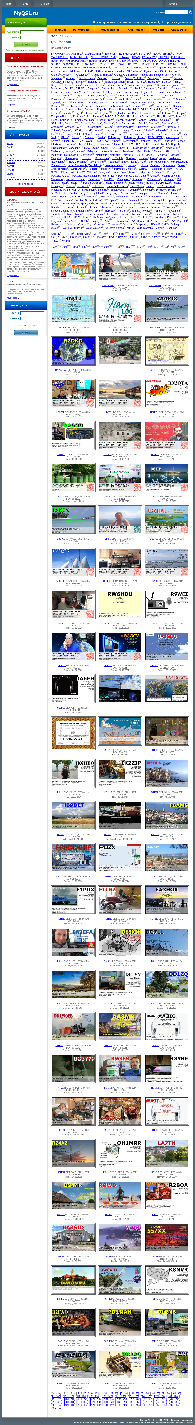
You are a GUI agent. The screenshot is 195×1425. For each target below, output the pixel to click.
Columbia (72, 99)
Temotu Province (141, 210)
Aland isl (56, 71)
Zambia (160, 228)
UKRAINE (171, 64)
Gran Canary (122, 123)
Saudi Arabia (117, 189)
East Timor (175, 109)
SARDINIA (123, 60)
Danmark (100, 106)
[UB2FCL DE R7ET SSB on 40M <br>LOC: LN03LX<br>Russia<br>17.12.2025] (120, 533)
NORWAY (124, 57)
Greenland (56, 127)
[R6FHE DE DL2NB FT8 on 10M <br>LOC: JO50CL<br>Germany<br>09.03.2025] (167, 1335)
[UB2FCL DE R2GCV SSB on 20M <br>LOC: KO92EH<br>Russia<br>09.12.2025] (120, 660)
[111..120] (81, 1396)
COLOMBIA (133, 95)
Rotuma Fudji (154, 179)
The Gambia (173, 210)
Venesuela (99, 224)
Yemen (130, 228)
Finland (167, 116)
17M (117, 247)
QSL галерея (136, 29)
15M (128, 247)
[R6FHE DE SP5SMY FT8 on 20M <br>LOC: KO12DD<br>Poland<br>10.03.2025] (73, 1378)
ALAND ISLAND (94, 71)
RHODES (109, 179)
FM (104, 234)
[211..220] (82, 1399)
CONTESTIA (82, 234)
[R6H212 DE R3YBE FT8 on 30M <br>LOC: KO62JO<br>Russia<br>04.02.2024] (167, 1082)
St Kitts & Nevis (130, 203)
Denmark (137, 106)
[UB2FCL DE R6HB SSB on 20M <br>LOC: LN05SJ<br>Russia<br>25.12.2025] (167, 491)
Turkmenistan (162, 214)
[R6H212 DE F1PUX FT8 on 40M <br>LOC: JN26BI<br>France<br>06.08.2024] (73, 913)
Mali (139, 151)
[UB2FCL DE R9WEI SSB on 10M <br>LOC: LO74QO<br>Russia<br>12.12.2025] (167, 617)
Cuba (169, 99)
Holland (98, 130)
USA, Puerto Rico (157, 221)
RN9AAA (11, 178)
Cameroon (149, 88)
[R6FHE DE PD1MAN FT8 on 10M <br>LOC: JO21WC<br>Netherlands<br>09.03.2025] (120, 1335)
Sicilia (73, 193)
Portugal (171, 172)
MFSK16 (176, 234)
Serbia (159, 189)
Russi (64, 182)
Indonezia (176, 130)
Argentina (56, 78)
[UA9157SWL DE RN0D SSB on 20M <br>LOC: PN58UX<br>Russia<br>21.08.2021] (73, 322)
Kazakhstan (172, 137)
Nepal (162, 158)
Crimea (147, 99)
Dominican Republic (96, 109)
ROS (111, 237)
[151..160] (133, 1396)
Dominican (57, 109)
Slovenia (91, 196)
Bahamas (68, 81)
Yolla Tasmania (145, 228)
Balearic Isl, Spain (114, 81)
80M (64, 247)
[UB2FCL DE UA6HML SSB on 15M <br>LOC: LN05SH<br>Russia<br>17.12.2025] (167, 533)
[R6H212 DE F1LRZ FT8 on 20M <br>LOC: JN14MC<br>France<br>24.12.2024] (120, 913)
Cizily (121, 95)
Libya (90, 144)
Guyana (66, 130)
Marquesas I (71, 154)
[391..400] (56, 1405)
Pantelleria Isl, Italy (161, 168)
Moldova (162, 154)
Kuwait (115, 141)
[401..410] (69, 1405)
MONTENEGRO (79, 57)
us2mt (10, 174)
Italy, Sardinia (171, 134)
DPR (143, 109)
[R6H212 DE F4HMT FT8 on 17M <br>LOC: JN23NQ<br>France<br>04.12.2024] (167, 871)
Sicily (82, 193)
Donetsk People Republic (123, 109)
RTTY (121, 237)
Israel (96, 134)
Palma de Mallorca (124, 168)
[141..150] (120, 1396)
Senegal (147, 189)
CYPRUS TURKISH (84, 102)
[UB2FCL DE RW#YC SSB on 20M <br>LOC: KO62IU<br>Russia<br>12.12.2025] (73, 617)
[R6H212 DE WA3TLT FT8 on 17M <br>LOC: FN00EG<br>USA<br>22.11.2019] (167, 1124)
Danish (88, 106)
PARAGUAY (149, 57)
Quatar (154, 175)
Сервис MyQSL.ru (148, 1420)
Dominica (178, 106)
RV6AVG (11, 162)
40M (84, 247)
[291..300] (56, 1402)
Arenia (175, 74)
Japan (75, 137)
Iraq (61, 134)
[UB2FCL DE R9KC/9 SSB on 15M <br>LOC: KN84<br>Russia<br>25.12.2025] (73, 533)
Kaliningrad (114, 137)
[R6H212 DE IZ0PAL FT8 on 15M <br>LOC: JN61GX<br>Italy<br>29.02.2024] (120, 744)
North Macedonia (157, 162)
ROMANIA (57, 60)
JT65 (154, 234)
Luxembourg (58, 147)
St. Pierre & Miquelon (100, 207)
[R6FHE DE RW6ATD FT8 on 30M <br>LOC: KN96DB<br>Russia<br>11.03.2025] (120, 1293)
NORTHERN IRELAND (103, 57)
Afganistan (148, 67)
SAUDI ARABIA (140, 60)
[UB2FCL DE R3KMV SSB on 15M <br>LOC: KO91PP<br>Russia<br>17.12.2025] (167, 575)
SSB (143, 237)
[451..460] (135, 1405)
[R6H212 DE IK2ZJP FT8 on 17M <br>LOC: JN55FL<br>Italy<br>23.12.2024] (120, 786)
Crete (137, 99)
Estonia (166, 113)
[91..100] (56, 1396)
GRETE (81, 127)
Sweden (170, 207)
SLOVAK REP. (71, 64)
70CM (181, 247)
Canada (162, 88)
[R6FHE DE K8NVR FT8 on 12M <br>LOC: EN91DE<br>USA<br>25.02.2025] (167, 1293)
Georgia (164, 120)
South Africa (138, 196)
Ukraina (123, 217)
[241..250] (122, 1399)
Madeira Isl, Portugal (62, 151)
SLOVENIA (88, 64)
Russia (73, 182)
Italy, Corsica (136, 134)
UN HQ (147, 217)
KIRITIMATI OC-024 (83, 141)
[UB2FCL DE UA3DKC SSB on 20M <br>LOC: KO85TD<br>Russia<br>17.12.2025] (120, 575)
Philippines (145, 172)
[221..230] (95, 1399)
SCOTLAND (158, 60)
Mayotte (128, 154)
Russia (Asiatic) (92, 182)
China (101, 95)
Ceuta (159, 92)
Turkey (146, 214)
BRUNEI (80, 88)
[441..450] (122, 1405)
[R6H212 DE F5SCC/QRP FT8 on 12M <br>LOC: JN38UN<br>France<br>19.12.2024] (73, 871)
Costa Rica (125, 99)
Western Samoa (115, 228)
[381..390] (174, 1402)
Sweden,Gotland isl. (62, 210)
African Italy (179, 67)
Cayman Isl (147, 92)
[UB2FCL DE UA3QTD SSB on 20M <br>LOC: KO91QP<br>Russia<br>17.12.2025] (73, 575)
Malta (147, 151)
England (104, 113)
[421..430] (95, 1405)
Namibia (143, 158)
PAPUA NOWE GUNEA (83, 172)
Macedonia (74, 147)
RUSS (54, 182)
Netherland (175, 158)
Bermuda (88, 85)
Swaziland (156, 207)
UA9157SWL (108, 285)
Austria (116, 78)
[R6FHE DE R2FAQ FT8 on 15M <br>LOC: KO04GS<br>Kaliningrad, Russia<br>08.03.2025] (73, 1335)
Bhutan (100, 85)
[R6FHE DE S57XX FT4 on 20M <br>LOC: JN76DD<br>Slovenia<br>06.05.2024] (167, 1251)
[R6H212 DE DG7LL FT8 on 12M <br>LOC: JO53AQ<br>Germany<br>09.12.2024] (167, 955)
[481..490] (174, 1405)
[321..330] (95, 1402)
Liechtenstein (103, 144)
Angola (55, 74)
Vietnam (128, 224)
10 (96, 1393)
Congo (83, 99)
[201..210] (69, 1399)
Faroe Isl (97, 116)
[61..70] (156, 1393)
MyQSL (54, 36)
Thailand (157, 210)
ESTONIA (144, 53)
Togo (69, 214)
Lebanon (168, 141)
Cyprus (65, 102)
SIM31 (133, 237)
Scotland (133, 189)
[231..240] (108, 1399)
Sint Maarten (160, 193)
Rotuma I (169, 179)
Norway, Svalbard (150, 165)
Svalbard (129, 207)
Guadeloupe (94, 127)
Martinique (86, 154)
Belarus (166, 81)
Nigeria (133, 162)
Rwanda (70, 186)
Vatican (71, 224)
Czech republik (74, 106)
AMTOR (55, 234)
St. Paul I (80, 207)
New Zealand (96, 162)
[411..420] (82, 1405)
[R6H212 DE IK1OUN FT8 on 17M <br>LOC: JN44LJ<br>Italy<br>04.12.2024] (167, 786)
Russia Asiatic (135, 182)
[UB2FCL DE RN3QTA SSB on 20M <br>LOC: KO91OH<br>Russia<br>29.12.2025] (167, 406)
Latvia (155, 141)
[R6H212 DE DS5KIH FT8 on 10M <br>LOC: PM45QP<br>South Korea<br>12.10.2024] (120, 955)
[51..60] (145, 1393)
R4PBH (10, 166)
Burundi (123, 88)
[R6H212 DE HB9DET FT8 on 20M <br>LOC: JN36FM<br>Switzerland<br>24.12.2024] (73, 829)
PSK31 (86, 237)
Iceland (138, 130)
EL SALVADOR (127, 53)
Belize (68, 85)
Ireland (69, 134)
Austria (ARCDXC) (135, 78)
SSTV (155, 237)
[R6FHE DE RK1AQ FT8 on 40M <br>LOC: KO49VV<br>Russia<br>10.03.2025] (120, 1378)
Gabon (142, 120)
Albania (137, 71)
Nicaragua (112, 162)
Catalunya (94, 92)
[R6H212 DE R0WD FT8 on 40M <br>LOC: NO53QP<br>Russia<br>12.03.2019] (120, 1209)
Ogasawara (169, 165)
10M (156, 247)
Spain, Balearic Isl (131, 200)
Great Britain (139, 123)
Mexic (139, 154)
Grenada (69, 127)
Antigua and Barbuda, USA (154, 74)
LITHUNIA (134, 144)
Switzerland (82, 210)
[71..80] (166, 1393)
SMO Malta (107, 196)
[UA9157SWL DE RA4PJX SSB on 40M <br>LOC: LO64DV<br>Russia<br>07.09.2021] (167, 322)
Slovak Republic (60, 196)
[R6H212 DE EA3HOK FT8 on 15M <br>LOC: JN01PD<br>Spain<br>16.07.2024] (167, 913)
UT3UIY (10, 155)
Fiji (158, 116)
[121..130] (94, 1396)
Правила (60, 29)
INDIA (155, 53)
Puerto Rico (107, 175)
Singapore (143, 193)
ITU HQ (65, 137)
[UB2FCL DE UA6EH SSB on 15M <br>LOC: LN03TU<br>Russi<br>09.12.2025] (73, 702)
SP (105, 200)
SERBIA (55, 64)
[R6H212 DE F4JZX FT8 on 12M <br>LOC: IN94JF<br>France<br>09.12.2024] (120, 871)
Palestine (106, 168)
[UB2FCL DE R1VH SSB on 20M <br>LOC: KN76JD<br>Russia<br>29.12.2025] (120, 406)
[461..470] (148, 1405)
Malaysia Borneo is (110, 151)
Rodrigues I (123, 179)
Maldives (128, 151)
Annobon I (68, 74)
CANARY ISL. (74, 53)
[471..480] (161, 1405)
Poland (158, 172)
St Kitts (114, 203)
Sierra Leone (128, 193)
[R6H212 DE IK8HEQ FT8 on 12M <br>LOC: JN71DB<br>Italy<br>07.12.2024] (73, 786)
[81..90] (177, 1393)
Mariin (157, 151)
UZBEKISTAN (90, 67)
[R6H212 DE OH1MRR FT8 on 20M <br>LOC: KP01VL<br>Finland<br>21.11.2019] (120, 1166)
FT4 (112, 234)
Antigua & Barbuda (101, 74)
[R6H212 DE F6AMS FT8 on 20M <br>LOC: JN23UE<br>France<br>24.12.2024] (167, 829)
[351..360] (135, 1402)
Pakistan (93, 168)
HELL (144, 234)
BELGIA (179, 81)
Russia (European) (115, 182)
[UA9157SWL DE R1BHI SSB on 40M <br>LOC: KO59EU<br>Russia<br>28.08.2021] (120, 280)
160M (54, 247)
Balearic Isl (94, 81)
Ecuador (67, 113)
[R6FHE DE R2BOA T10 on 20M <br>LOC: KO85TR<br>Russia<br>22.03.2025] (167, 1209)
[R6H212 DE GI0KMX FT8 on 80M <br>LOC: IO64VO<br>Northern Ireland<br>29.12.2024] (120, 829)
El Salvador (91, 113)
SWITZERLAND (141, 64)
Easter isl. (110, 53)
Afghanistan (163, 67)
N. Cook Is (117, 158)
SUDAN (112, 64)
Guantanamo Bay (124, 127)
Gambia (153, 120)
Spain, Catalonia (177, 200)
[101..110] (68, 1396)
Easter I (55, 113)
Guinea (55, 130)
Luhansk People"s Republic (165, 144)
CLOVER (68, 234)
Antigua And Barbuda (125, 74)
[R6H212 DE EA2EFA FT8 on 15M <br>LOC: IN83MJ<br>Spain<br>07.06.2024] (73, 955)
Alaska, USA (123, 71)
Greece (153, 123)
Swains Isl (142, 207)
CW (94, 234)
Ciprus (112, 95)
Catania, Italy (131, 92)
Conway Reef (96, 99)
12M (139, 247)
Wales (54, 228)
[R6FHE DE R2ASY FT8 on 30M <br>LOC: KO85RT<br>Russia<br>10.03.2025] (167, 1378)
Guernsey (156, 127)
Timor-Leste (57, 214)
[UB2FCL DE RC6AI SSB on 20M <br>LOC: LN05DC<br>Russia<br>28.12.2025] (167, 449)
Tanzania (123, 210)
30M (94, 247)
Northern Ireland (114, 165)
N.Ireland (131, 158)
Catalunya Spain (112, 92)
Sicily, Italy (111, 193)
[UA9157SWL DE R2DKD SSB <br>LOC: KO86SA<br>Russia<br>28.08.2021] (120, 322)
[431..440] (108, 1405)
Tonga (78, 214)
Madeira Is (156, 147)
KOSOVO (102, 141)
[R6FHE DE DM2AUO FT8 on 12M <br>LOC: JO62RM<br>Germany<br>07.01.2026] (167, 364)
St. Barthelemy (172, 203)
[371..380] (161, 1402)
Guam (108, 127)
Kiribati (66, 141)
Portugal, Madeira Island (85, 175)
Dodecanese (162, 106)
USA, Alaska (121, 221)
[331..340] (108, 1402)
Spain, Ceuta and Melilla (64, 203)
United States (70, 221)
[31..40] (124, 1393)
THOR (173, 237)
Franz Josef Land (84, 120)
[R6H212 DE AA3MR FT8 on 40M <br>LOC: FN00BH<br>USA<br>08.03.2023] (120, 1040)
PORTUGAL (178, 57)
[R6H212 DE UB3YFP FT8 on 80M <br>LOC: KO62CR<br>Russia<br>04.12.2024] (73, 1082)
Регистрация (81, 29)
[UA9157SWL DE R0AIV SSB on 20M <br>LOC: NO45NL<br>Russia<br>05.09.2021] (167, 280)
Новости (158, 29)
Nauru (153, 158)
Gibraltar (96, 123)
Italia (112, 134)
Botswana (56, 88)
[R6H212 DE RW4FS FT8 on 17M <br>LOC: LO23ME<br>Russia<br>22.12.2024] (120, 1082)
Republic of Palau (75, 179)
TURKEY (158, 64)
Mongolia (56, 158)
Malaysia (92, 151)
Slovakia (76, 196)
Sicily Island (96, 193)
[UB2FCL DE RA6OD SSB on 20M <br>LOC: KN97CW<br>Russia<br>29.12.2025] (73, 449)
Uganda (86, 217)
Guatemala (142, 127)
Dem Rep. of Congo (118, 106)
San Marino (73, 189)
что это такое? (26, 183)
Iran (53, 134)
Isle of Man (83, 134)
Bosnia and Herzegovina (141, 85)
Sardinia (102, 189)
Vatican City (84, 224)
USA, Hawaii (137, 221)
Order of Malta (59, 168)
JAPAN (177, 53)
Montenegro (71, 158)
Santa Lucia (88, 189)
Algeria (147, 71)
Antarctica (81, 74)
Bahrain (80, 81)
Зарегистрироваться (16, 50)
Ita (105, 134)
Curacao (180, 99)
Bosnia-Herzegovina (168, 85)
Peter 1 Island (128, 172)
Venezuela (114, 224)
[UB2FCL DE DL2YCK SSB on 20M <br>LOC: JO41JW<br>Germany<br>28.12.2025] (73, 491)
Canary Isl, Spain (60, 92)
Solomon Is (122, 196)
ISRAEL (166, 53)
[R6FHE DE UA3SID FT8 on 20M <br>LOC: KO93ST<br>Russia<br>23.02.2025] (73, 1251)
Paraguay (103, 172)
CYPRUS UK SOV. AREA (126, 67)
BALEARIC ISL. (136, 81)
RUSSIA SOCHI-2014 (158, 182)
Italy (120, 134)
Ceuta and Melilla (60, 95)
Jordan (101, 137)
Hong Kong (110, 130)
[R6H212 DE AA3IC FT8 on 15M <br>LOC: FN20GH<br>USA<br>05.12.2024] (167, 1040)
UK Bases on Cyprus (104, 217)
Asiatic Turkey (87, 78)
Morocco (86, 158)
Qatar (144, 175)
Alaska (109, 71)
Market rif (56, 154)
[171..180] (159, 1396)
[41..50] (135, 1393)
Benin (77, 85)
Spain (112, 200)
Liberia (81, 144)
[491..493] (56, 1407)
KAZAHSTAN (155, 137)
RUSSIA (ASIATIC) (75, 60)
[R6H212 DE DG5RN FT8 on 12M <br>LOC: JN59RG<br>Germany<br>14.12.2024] (73, 998)
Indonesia (160, 130)
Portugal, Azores (60, 175)
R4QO (10, 143)
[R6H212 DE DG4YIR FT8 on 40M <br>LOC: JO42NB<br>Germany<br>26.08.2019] (73, 1209)
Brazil (68, 88)
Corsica (111, 99)
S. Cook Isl (98, 186)
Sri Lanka (101, 203)
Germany (70, 123)
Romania (137, 179)
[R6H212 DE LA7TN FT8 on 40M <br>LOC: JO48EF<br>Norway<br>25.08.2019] (167, 1166)
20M (106, 247)
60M (75, 247)
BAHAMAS (57, 53)
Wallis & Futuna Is (73, 228)
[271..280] (161, 1399)
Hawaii (87, 130)
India (149, 130)
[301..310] (69, 1402)
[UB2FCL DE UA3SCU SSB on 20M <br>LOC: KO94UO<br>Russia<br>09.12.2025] (167, 660)
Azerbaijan (153, 78)
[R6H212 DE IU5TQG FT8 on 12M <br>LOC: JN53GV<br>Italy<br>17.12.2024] (167, 744)
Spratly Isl (86, 203)
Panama (142, 168)
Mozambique (102, 158)
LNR (145, 144)
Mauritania (101, 154)
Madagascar (140, 147)
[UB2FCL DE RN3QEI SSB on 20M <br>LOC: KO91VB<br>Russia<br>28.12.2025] (120, 449)
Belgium (55, 85)
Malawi (80, 151)
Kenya (54, 141)
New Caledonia (77, 162)
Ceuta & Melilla (173, 92)
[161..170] (146, 1396)
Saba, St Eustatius (117, 186)
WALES (104, 67)
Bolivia (110, 85)
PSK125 (74, 237)
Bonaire (121, 85)
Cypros (55, 102)
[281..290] (174, 1399)
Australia (102, 78)
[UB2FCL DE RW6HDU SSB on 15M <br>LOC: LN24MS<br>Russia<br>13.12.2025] (120, 617)
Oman (181, 165)
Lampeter (144, 141)
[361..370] (148, 1402)
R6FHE (10, 151)
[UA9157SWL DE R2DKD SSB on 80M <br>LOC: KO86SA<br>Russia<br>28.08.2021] (73, 364)
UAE (76, 217)
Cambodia (135, 88)
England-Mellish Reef (125, 113)
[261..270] (148, 1399)
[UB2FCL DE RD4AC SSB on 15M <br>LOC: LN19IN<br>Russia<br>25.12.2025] (120, 491)
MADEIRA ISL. (59, 57)
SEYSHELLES (59, 193)
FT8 (121, 234)
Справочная (179, 29)
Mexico (150, 154)
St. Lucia (68, 207)
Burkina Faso (109, 88)
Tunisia (136, 214)
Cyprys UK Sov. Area (141, 102)
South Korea (155, 196)
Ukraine (134, 217)
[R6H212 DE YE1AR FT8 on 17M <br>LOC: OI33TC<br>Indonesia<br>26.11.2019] (120, 1124)
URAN (84, 221)
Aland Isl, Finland (72, 71)
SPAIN (101, 64)
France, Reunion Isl (62, 120)
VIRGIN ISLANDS (159, 224)
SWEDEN (124, 64)
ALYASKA (160, 71)
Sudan (118, 207)
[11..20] (103, 1393)
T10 (164, 237)
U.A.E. (67, 217)
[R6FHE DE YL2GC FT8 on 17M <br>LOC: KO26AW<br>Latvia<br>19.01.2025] (120, 1251)
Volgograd (176, 224)
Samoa (150, 186)
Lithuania (119, 144)
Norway (132, 165)
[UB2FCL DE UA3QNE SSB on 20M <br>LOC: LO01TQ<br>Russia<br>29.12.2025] (73, 406)
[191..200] (56, 1399)
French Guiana (105, 120)
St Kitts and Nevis (151, 203)
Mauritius (115, 154)
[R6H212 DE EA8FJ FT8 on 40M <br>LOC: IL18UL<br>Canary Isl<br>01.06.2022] (73, 1124)
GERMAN (56, 123)
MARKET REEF (172, 151)
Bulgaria (92, 88)
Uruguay (95, 221)
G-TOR (135, 234)
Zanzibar (172, 228)
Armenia (70, 78)
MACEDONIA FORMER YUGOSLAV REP (107, 147)
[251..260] (135, 1399)
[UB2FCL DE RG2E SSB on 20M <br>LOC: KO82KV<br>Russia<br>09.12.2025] (73, 660)
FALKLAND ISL (81, 116)
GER (175, 120)
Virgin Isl (141, 224)
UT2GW (10, 158)
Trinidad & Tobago (94, 214)
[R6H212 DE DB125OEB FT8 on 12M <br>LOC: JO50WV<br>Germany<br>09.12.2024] (73, 1040)
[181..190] (172, 1396)
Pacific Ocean (77, 168)
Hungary (124, 130)
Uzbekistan (57, 224)
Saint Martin (137, 186)
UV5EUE (11, 170)
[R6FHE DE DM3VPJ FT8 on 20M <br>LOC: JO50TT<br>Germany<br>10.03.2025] (73, 1293)
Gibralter (108, 123)
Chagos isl (80, 95)
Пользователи (109, 29)
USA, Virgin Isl (178, 221)
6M (166, 247)
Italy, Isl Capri (153, 134)
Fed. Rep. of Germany (139, 116)
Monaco (175, 154)
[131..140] (107, 1396)
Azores (166, 78)
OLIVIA (62, 237)
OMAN (136, 57)
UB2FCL (60, 412)
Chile (91, 95)
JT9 (164, 234)
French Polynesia (125, 120)
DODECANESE (93, 53)
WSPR (66, 241)
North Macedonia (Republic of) (85, 165)
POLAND (163, 57)
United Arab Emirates (165, 217)
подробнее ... (13, 84)
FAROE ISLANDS (115, 116)
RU (179, 179)
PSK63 (100, 237)
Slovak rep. (175, 193)
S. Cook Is (83, 186)
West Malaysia (94, 228)
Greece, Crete (169, 123)
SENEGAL (174, 60)
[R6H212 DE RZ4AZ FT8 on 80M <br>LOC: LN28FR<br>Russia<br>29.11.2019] (73, 1166)
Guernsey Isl (172, 127)
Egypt (78, 113)
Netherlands (57, 162)
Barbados (153, 81)
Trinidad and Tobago (118, 214)
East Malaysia (158, 109)
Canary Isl (176, 88)
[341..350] (122, 1402)
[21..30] (114, 1393)
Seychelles (174, 189)
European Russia (60, 116)
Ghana (84, 123)
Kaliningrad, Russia (134, 137)
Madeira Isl (172, 147)
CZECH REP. (163, 102)
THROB (55, 241)
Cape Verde (79, 92)
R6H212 (10, 147)
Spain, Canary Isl (154, 200)
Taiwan (97, 210)
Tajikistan (110, 210)
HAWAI (77, 130)
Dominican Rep (73, 109)
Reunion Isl (94, 179)
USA (76, 67)
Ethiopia (180, 113)
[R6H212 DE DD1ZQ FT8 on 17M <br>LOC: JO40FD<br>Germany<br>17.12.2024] (167, 998)
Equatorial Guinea (150, 113)
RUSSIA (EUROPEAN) (101, 60)
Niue (142, 162)
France (179, 116)
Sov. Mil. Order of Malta (87, 200)
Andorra (173, 71)
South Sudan (65, 200)
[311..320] (82, 1402)
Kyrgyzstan (129, 141)
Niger (124, 162)
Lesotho (70, 144)
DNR (149, 106)
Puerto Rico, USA (128, 175)
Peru (115, 172)
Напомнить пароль (37, 50)
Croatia (158, 99)
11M (148, 247)
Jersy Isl (89, 137)
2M (172, 247)
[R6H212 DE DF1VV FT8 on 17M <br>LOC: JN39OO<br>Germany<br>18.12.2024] (120, 998)
